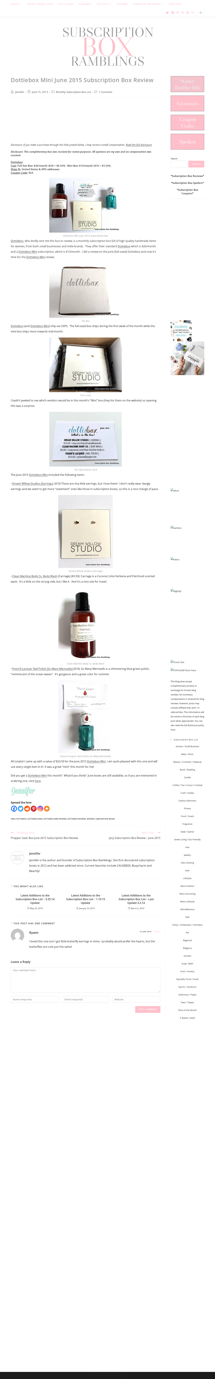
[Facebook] (14, 809)
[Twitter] (21, 809)
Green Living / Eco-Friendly (187, 839)
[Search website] (200, 13)
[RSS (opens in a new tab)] (187, 12)
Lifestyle (187, 878)
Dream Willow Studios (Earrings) (32, 483)
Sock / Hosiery (187, 971)
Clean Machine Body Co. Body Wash (34, 576)
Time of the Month (187, 1010)
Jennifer (19, 92)
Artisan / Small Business (187, 746)
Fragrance (187, 823)
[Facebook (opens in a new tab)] (172, 12)
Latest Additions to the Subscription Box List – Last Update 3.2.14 (136, 899)
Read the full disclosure (139, 144)
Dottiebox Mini (27, 252)
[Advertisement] (85, 122)
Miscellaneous (187, 909)
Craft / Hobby (187, 792)
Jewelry (187, 854)
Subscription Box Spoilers (187, 183)
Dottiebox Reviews (77, 819)
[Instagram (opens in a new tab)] (182, 12)
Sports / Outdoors (187, 986)
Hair (187, 847)
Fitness (187, 808)
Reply (157, 931)
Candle (187, 777)
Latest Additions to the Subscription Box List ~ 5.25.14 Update (35, 899)
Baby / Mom (187, 754)
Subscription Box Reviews (187, 176)
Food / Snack (187, 816)
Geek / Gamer (187, 831)
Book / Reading (187, 769)
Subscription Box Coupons (188, 191)
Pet (187, 932)
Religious (187, 948)
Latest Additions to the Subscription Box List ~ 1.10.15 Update (85, 899)
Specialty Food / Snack (187, 979)
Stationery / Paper (187, 994)
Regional (187, 940)
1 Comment (105, 92)
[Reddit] (27, 809)
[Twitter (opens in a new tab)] (167, 12)
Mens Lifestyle (187, 901)
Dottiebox (17, 162)
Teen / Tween (187, 1002)
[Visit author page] (17, 857)
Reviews (90, 819)
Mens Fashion (187, 886)
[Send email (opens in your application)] (193, 12)
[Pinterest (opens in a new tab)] (177, 12)
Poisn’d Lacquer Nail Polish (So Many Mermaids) (42, 669)
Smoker (187, 955)
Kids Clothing (187, 862)
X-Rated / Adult (187, 1017)
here (38, 781)
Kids (187, 870)
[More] (47, 809)
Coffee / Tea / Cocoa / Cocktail (187, 785)
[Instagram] (40, 809)
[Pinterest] (34, 809)
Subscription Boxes (105, 819)
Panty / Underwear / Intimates (187, 924)
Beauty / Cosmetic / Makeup (187, 761)
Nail (187, 917)
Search (174, 158)
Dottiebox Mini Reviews (55, 819)
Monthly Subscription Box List (73, 92)
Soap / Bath (187, 963)
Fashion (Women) (187, 800)
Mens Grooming (187, 893)
